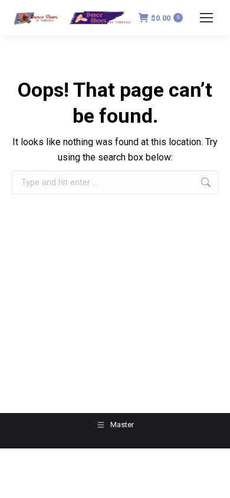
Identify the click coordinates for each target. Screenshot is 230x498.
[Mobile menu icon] (206, 18)
